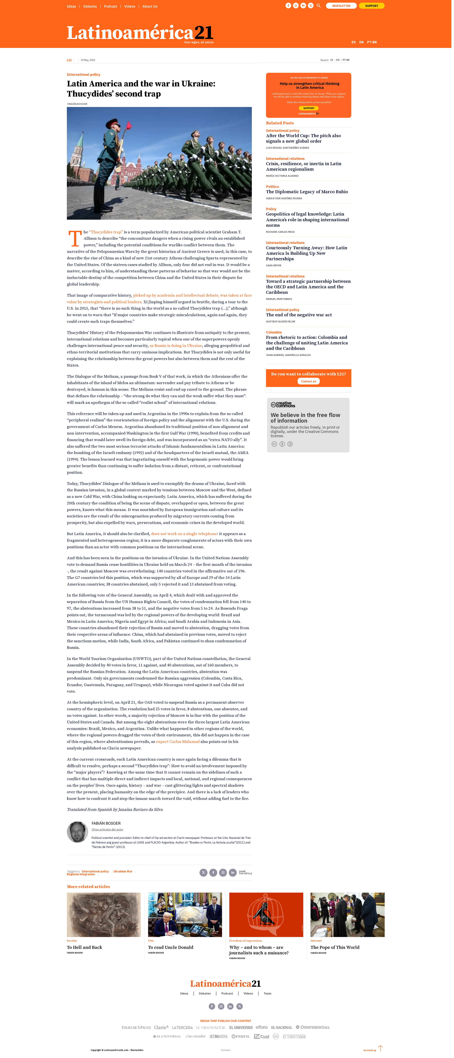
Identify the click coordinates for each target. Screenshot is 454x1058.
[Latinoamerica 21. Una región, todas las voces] (225, 983)
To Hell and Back (84, 947)
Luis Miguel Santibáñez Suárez (287, 147)
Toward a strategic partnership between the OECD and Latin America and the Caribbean (308, 287)
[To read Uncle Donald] (185, 915)
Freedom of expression (245, 940)
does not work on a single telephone (184, 534)
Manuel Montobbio (279, 299)
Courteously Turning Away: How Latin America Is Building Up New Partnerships (306, 253)
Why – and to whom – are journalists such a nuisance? (259, 950)
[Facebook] (288, 5)
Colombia (274, 332)
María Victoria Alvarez (282, 175)
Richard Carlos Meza (280, 231)
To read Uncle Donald (170, 947)
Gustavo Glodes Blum (280, 321)
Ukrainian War (123, 871)
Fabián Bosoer (77, 104)
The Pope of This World (335, 947)
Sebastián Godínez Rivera (284, 198)
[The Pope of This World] (348, 915)
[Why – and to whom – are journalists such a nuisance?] (266, 915)
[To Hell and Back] (104, 915)
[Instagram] (296, 5)
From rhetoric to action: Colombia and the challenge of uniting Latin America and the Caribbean (307, 343)
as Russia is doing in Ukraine (176, 345)
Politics (272, 187)
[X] (311, 5)
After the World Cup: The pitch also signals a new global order (303, 138)
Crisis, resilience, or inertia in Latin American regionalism (303, 166)
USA (151, 940)
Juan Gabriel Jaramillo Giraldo (288, 355)
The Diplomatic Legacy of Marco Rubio (307, 192)
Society (72, 940)
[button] (319, 6)
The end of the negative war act (299, 315)
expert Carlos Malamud (178, 741)
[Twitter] (203, 873)
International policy (83, 74)
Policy (271, 209)
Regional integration (81, 874)
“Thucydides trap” (106, 232)
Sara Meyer (273, 265)
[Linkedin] (303, 5)
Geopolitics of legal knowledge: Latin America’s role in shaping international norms (307, 219)
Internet (316, 940)
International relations (285, 158)
